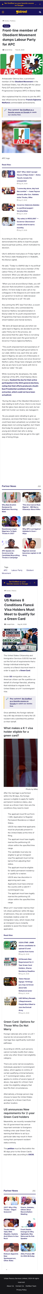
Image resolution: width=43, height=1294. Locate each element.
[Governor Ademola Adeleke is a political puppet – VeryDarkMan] (8, 207)
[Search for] (40, 12)
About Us (10, 1286)
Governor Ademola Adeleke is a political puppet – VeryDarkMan (28, 208)
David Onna (8, 50)
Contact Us (20, 1286)
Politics (12, 21)
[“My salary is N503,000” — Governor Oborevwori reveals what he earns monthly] (8, 221)
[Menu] (3, 12)
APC (5, 570)
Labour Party (16, 570)
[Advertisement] (21, 463)
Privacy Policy (21, 1290)
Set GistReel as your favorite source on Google (19, 4)
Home (6, 21)
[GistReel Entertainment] (21, 12)
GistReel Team (31, 1286)
